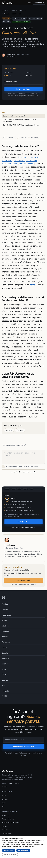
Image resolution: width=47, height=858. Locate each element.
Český (4, 674)
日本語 (4, 696)
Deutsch (5, 626)
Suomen (5, 664)
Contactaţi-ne (6, 833)
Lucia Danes (11, 54)
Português (6, 642)
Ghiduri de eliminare (17, 11)
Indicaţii (4, 826)
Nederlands (6, 615)
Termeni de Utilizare (8, 819)
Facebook (5, 787)
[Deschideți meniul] (29, 2)
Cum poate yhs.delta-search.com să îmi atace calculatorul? (19, 120)
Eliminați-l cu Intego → (23, 89)
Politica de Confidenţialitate (11, 822)
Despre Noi (5, 815)
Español (5, 653)
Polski (4, 620)
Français (5, 631)
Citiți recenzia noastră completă (23, 527)
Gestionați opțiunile (10, 854)
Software (5, 799)
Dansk (4, 647)
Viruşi (4, 795)
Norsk (4, 669)
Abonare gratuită (23, 580)
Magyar (5, 680)
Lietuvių (5, 610)
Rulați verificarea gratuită (23, 746)
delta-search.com (9, 164)
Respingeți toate (23, 850)
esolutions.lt (14, 783)
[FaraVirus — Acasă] (8, 3)
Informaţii (5, 830)
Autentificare (39, 2)
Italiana (5, 637)
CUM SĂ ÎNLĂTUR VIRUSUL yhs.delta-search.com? (21, 125)
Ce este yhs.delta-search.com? (14, 116)
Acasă (4, 11)
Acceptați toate (8, 850)
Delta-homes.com (25, 157)
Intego (32, 285)
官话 (3, 685)
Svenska (5, 658)
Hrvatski (5, 691)
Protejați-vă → (23, 522)
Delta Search (19, 160)
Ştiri (3, 806)
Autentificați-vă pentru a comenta (23, 472)
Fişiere (4, 803)
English (5, 604)
